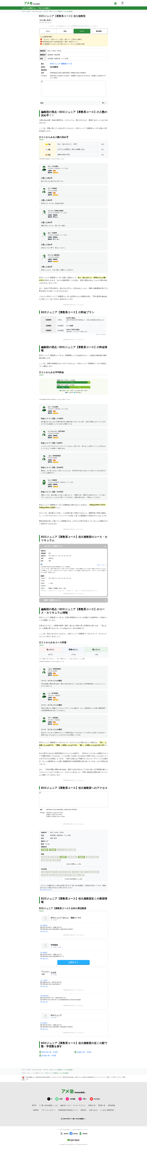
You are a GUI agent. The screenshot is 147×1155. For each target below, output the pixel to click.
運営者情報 (111, 1105)
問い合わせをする (46, 890)
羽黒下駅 (45, 11)
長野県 (29, 11)
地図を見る (45, 931)
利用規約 (36, 1110)
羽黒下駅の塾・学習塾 (50, 1052)
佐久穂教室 (43, 925)
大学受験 (72, 1099)
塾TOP (24, 11)
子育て (84, 1099)
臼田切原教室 (44, 996)
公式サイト (73, 962)
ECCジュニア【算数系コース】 (61, 63)
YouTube (97, 1099)
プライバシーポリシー (49, 1110)
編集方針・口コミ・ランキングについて (73, 1105)
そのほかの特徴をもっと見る (73, 864)
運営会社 (83, 1110)
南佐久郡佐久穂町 (37, 11)
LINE (60, 1099)
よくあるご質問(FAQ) (107, 1110)
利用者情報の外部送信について (68, 1110)
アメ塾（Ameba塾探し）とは (48, 1105)
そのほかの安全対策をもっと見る (73, 879)
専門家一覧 (101, 1105)
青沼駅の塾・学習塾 (49, 1056)
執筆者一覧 (91, 1105)
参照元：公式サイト (101, 565)
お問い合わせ (93, 1110)
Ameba (66, 1134)
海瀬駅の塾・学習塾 (84, 1052)
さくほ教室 (43, 980)
